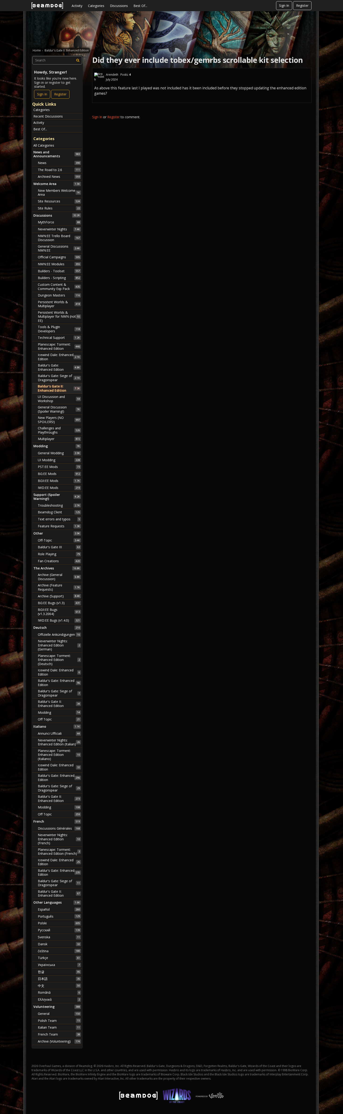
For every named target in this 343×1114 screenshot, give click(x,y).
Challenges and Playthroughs (59, 430)
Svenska (59, 937)
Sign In (284, 5)
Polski (59, 923)
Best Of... (140, 5)
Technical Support (59, 337)
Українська (59, 965)
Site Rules (59, 208)
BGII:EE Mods (59, 480)
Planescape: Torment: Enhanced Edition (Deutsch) (59, 659)
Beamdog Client (59, 512)
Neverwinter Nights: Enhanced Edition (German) (59, 645)
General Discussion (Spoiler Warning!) (59, 409)
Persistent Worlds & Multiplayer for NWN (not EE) (59, 316)
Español (59, 909)
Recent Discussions (48, 116)
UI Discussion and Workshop (59, 398)
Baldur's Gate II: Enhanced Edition (59, 388)
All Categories (43, 145)
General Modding (59, 453)
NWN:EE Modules (59, 264)
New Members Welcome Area (59, 192)
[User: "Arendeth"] (99, 77)
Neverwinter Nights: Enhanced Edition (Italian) (59, 742)
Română (59, 992)
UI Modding (59, 460)
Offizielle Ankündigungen (59, 634)
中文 (59, 985)
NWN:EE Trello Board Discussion (59, 238)
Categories (96, 5)
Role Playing (59, 554)
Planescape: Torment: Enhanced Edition (59, 346)
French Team (59, 1034)
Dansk (59, 944)
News (59, 163)
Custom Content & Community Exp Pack (59, 286)
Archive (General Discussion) (59, 576)
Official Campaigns (59, 257)
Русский (59, 930)
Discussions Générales (59, 828)
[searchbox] (57, 60)
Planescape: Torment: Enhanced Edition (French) (59, 851)
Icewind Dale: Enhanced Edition (59, 357)
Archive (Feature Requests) (59, 587)
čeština (59, 951)
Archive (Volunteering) (59, 1041)
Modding (59, 712)
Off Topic (59, 719)
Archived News (59, 176)
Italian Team (59, 1027)
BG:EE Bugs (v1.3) (59, 603)
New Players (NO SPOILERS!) (59, 419)
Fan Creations (59, 561)
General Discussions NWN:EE (59, 248)
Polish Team (59, 1020)
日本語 (59, 978)
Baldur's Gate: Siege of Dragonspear (59, 378)
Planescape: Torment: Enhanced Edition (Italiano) (59, 754)
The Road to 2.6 (59, 170)
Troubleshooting (59, 505)
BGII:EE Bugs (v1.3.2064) (59, 611)
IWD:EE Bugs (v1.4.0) (59, 620)
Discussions (119, 5)
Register (302, 5)
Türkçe (59, 958)
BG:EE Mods (59, 473)
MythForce (59, 222)
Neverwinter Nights (59, 229)
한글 (59, 971)
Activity (77, 5)
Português (59, 916)
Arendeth (112, 75)
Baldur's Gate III (59, 547)
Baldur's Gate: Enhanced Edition (59, 367)
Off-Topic (59, 540)
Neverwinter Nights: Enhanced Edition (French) (59, 839)
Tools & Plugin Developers (59, 329)
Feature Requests (59, 526)
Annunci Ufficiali (59, 733)
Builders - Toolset (59, 271)
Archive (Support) (59, 596)
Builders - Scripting (59, 278)
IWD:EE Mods (59, 487)
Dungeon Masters (59, 295)
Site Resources (59, 201)
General (59, 1013)
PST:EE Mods (59, 466)
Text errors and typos (59, 519)
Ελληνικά (59, 999)
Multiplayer (59, 439)
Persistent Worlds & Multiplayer (59, 304)
